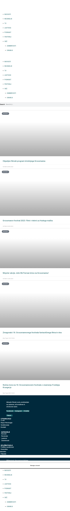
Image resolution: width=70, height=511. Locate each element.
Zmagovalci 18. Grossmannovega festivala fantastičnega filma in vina (32, 332)
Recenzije (4, 436)
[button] (35, 57)
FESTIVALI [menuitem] (7, 493)
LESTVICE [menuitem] (7, 484)
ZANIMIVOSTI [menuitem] (11, 502)
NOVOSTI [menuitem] (7, 470)
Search (2, 104)
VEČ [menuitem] (5, 497)
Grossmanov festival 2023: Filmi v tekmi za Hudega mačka (28, 221)
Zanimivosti (5, 440)
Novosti (3, 434)
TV (5, 23)
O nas (3, 420)
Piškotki (3, 454)
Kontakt (3, 427)
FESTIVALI (7, 37)
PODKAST (7, 32)
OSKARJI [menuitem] (10, 506)
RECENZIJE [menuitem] (8, 475)
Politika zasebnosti (7, 447)
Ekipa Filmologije (6, 423)
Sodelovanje (5, 425)
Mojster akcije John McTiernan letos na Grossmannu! (26, 273)
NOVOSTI (7, 14)
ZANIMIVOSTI (11, 46)
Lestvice (4, 438)
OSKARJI (10, 50)
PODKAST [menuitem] (7, 488)
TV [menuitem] (5, 479)
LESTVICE (7, 28)
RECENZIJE (8, 19)
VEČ (5, 41)
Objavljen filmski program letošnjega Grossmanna (24, 161)
